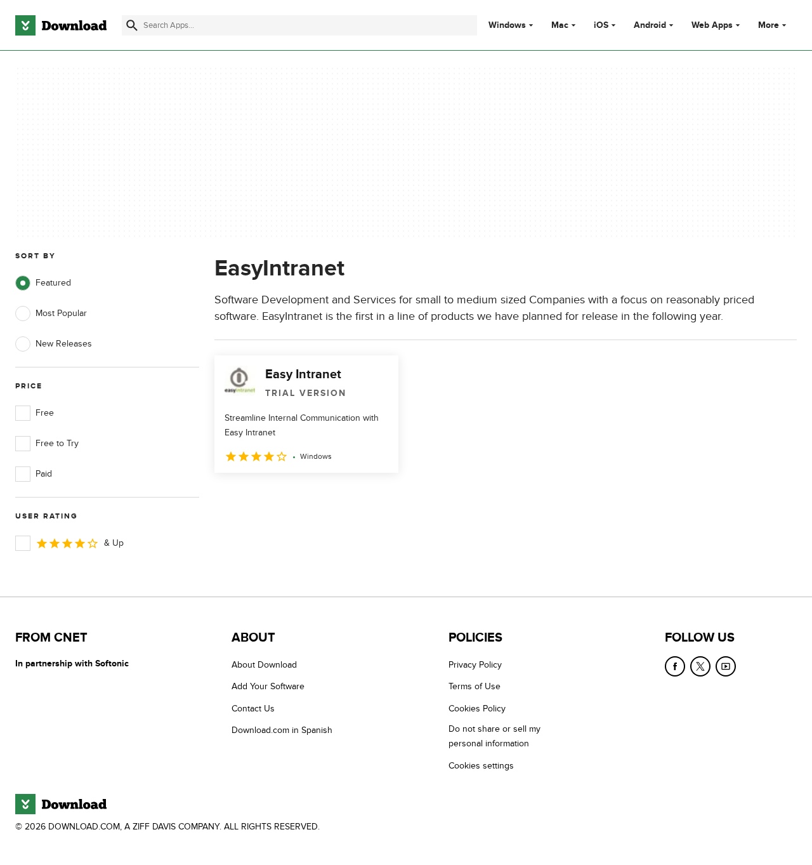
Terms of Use (475, 686)
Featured (53, 282)
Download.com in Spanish (282, 730)
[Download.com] (61, 25)
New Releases (64, 343)
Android (650, 25)
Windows (507, 25)
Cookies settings (481, 765)
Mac (559, 25)
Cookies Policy (477, 708)
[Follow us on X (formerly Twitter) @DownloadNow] (700, 666)
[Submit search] (132, 25)
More (768, 25)
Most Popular (61, 313)
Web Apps (712, 25)
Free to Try (57, 443)
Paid (44, 473)
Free (45, 412)
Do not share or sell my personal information (494, 736)
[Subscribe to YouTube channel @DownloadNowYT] (726, 666)
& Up (114, 543)
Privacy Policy (475, 664)
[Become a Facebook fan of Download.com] (675, 666)
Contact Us (253, 708)
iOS (601, 25)
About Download (264, 664)
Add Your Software (268, 686)
